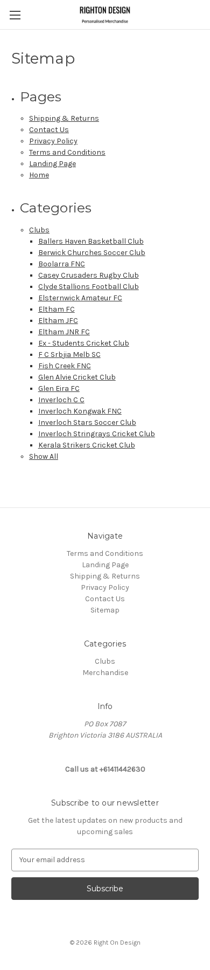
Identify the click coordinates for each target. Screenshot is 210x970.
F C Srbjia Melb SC (69, 354)
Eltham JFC (58, 320)
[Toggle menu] (15, 15)
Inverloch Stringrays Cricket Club (96, 433)
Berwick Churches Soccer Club (91, 252)
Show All (43, 456)
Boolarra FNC (61, 264)
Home (39, 175)
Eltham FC (56, 309)
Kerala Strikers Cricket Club (86, 445)
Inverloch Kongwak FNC (80, 411)
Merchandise (105, 672)
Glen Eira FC (59, 388)
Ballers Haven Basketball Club (91, 241)
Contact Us (49, 129)
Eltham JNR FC (64, 331)
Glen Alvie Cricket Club (77, 377)
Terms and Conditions (67, 152)
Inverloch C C (61, 399)
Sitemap (105, 610)
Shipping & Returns (64, 118)
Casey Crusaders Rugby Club (88, 275)
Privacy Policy (53, 141)
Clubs (39, 230)
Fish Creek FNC (64, 365)
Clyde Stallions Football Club (88, 286)
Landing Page (52, 163)
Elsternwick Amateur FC (80, 297)
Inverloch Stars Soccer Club (87, 422)
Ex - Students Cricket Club (83, 343)
